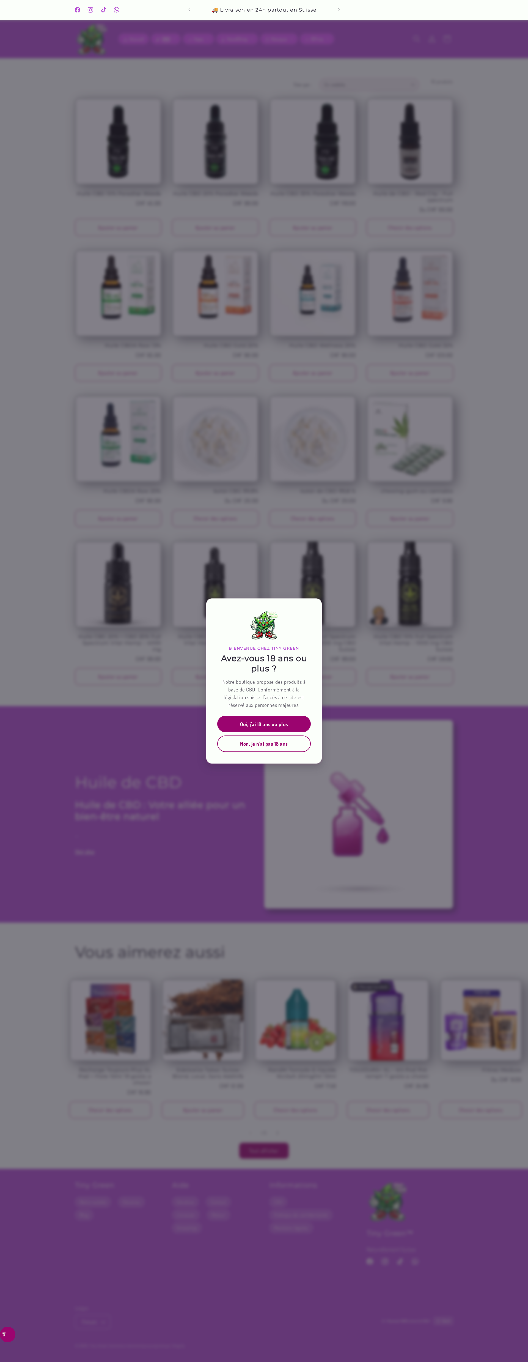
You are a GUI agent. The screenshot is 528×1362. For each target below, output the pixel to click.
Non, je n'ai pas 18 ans (264, 743)
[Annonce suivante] (339, 10)
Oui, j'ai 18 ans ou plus (264, 724)
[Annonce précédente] (189, 10)
